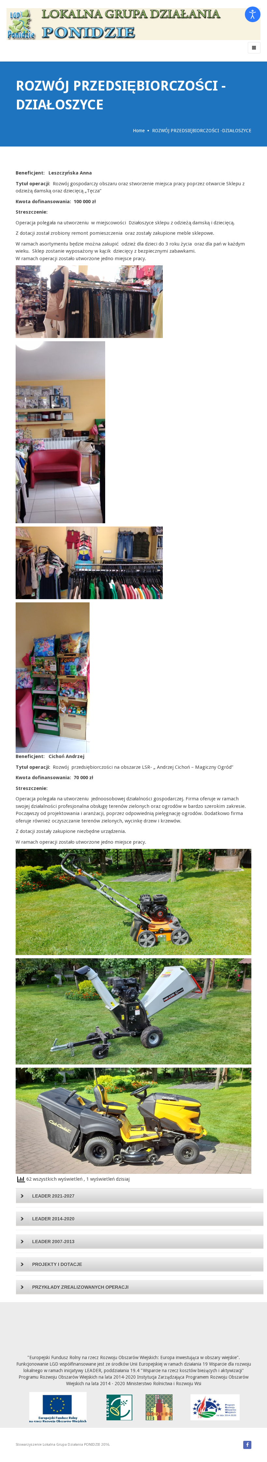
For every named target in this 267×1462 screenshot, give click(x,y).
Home (139, 130)
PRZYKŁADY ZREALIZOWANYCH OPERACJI (80, 1287)
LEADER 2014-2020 (53, 1218)
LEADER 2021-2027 (53, 1196)
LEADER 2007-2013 (53, 1241)
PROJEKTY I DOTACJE (57, 1264)
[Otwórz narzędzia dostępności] (252, 14)
